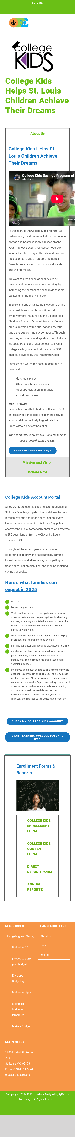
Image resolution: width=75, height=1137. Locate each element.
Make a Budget (21, 1026)
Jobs (43, 945)
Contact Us (37, 3)
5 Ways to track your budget (21, 961)
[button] (37, 825)
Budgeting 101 (21, 947)
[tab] (37, 133)
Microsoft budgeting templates (18, 1009)
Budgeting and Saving (21, 936)
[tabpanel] (37, 297)
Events (44, 954)
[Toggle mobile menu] (68, 24)
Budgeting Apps (22, 992)
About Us (46, 936)
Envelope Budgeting (18, 978)
